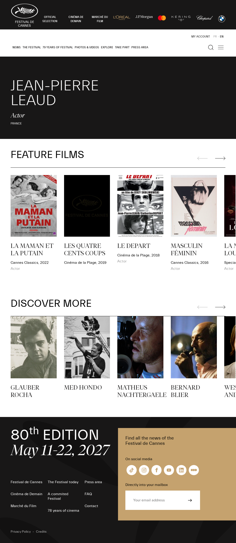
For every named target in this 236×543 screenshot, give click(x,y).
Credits (41, 532)
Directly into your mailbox (146, 485)
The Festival (32, 47)
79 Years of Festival (58, 47)
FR (215, 36)
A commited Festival (58, 496)
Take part (122, 47)
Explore (107, 47)
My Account (200, 36)
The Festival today (63, 482)
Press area (139, 47)
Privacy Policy (21, 532)
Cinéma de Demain (26, 494)
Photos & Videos (87, 47)
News (16, 47)
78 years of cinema (63, 511)
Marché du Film (23, 506)
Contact (91, 506)
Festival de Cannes (26, 482)
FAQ (88, 494)
